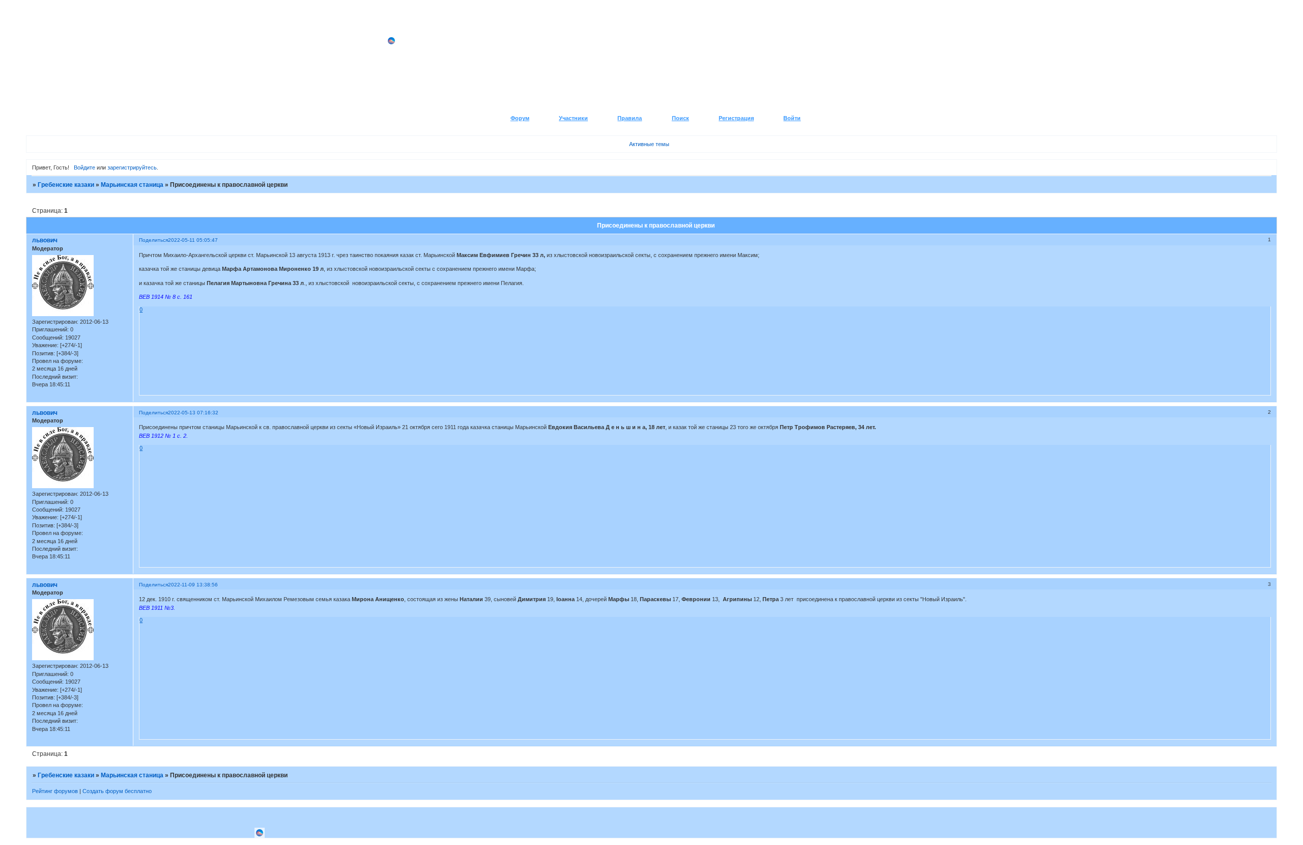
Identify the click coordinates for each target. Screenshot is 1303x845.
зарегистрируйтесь (132, 167)
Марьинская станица (132, 184)
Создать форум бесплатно (117, 791)
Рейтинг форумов (55, 791)
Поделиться (153, 240)
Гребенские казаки (66, 184)
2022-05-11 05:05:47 (193, 240)
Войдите (84, 167)
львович (45, 240)
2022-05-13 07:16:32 (193, 412)
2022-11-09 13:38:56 (193, 584)
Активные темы (649, 144)
